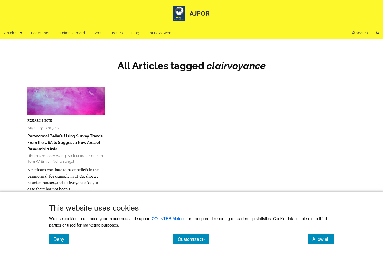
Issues (117, 33)
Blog (135, 33)
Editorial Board (72, 33)
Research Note (39, 120)
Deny (61, 238)
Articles (10, 33)
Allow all (323, 238)
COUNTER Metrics (168, 218)
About (98, 33)
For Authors (41, 33)
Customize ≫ (193, 238)
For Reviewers (159, 33)
